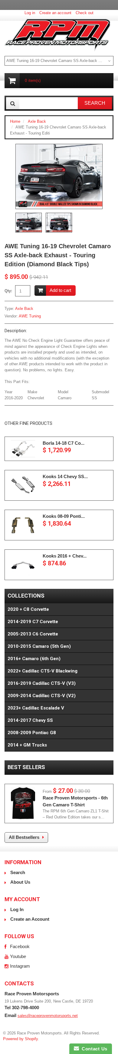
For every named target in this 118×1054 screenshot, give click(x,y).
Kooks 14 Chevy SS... (65, 476)
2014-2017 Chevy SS (30, 720)
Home (15, 121)
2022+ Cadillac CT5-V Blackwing (42, 671)
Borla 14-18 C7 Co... (63, 443)
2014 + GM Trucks (27, 745)
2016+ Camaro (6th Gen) (34, 658)
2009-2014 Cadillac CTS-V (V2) (42, 695)
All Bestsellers (24, 837)
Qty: (8, 291)
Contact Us (93, 1048)
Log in (30, 13)
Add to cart (60, 290)
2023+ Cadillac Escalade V (36, 708)
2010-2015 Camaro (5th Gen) (39, 646)
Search (17, 872)
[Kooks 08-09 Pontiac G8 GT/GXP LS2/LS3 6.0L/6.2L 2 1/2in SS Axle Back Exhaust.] (23, 525)
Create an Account (29, 919)
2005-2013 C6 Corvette (33, 634)
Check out (84, 13)
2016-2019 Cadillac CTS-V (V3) (42, 683)
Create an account (55, 13)
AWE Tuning (30, 316)
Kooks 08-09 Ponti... (64, 516)
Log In (17, 909)
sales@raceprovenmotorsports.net (48, 1015)
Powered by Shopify (20, 1039)
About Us (20, 882)
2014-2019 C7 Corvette (33, 621)
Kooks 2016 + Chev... (65, 555)
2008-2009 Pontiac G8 (32, 732)
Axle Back (37, 121)
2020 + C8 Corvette (28, 609)
